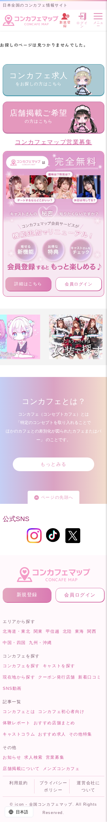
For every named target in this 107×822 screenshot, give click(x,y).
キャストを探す (59, 665)
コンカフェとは (19, 711)
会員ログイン (79, 284)
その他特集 (80, 734)
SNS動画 (12, 688)
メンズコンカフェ (61, 768)
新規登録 (27, 594)
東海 (79, 631)
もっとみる (53, 464)
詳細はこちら (28, 283)
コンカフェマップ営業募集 (53, 142)
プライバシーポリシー (53, 786)
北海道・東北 (17, 631)
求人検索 (33, 757)
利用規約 (18, 782)
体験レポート (17, 722)
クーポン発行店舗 (56, 677)
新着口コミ (89, 677)
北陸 (67, 631)
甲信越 (53, 631)
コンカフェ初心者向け (61, 711)
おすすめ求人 (52, 734)
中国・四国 (14, 642)
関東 (38, 631)
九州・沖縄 (40, 642)
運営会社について (88, 786)
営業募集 (55, 757)
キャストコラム (19, 734)
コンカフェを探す (21, 665)
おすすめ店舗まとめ (54, 722)
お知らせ (12, 757)
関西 (91, 631)
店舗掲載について (21, 768)
